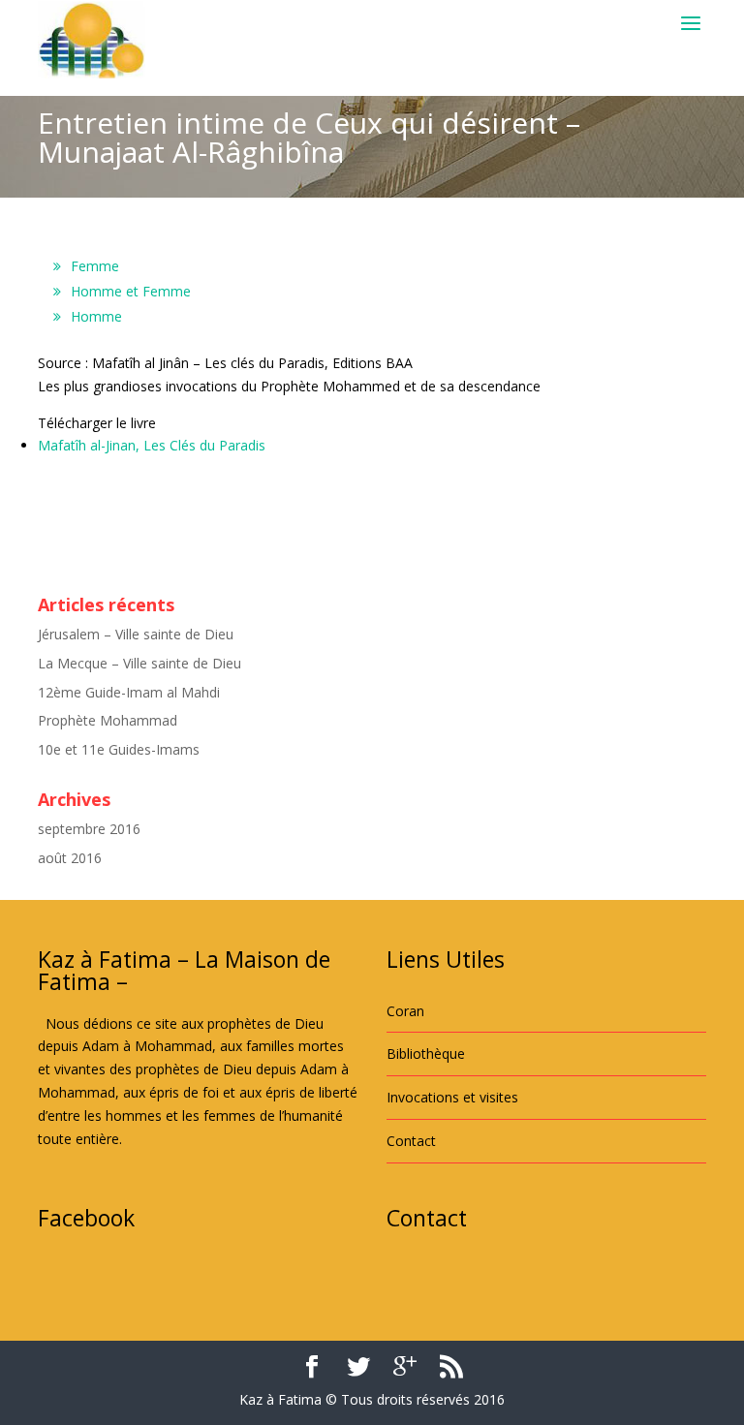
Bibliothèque (426, 1053)
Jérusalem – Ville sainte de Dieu (135, 634)
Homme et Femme (131, 291)
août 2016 (70, 858)
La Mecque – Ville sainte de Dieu (139, 663)
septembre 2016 (89, 829)
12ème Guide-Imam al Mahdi (129, 692)
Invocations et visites (452, 1097)
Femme (95, 266)
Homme (96, 316)
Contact (411, 1140)
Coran (405, 1011)
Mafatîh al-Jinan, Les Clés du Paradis (151, 445)
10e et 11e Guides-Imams (119, 749)
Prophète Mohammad (107, 720)
